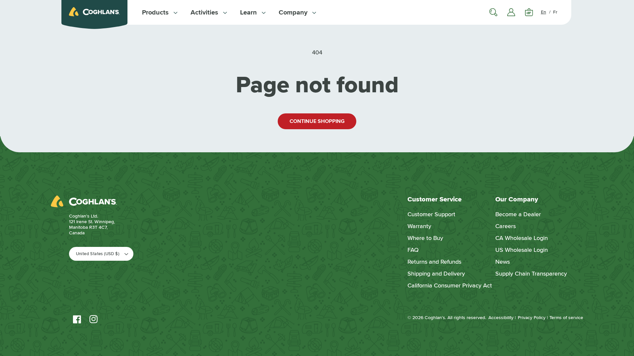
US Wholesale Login (521, 249)
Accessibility (500, 317)
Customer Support (431, 214)
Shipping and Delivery (436, 273)
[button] (159, 12)
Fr (555, 12)
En (543, 12)
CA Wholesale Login (521, 238)
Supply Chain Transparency (531, 273)
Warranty (419, 226)
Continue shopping (317, 121)
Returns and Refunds (434, 261)
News (502, 261)
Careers (505, 226)
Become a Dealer (518, 214)
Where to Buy (425, 238)
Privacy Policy (532, 317)
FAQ (413, 249)
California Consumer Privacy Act (449, 285)
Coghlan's (435, 317)
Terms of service (566, 317)
